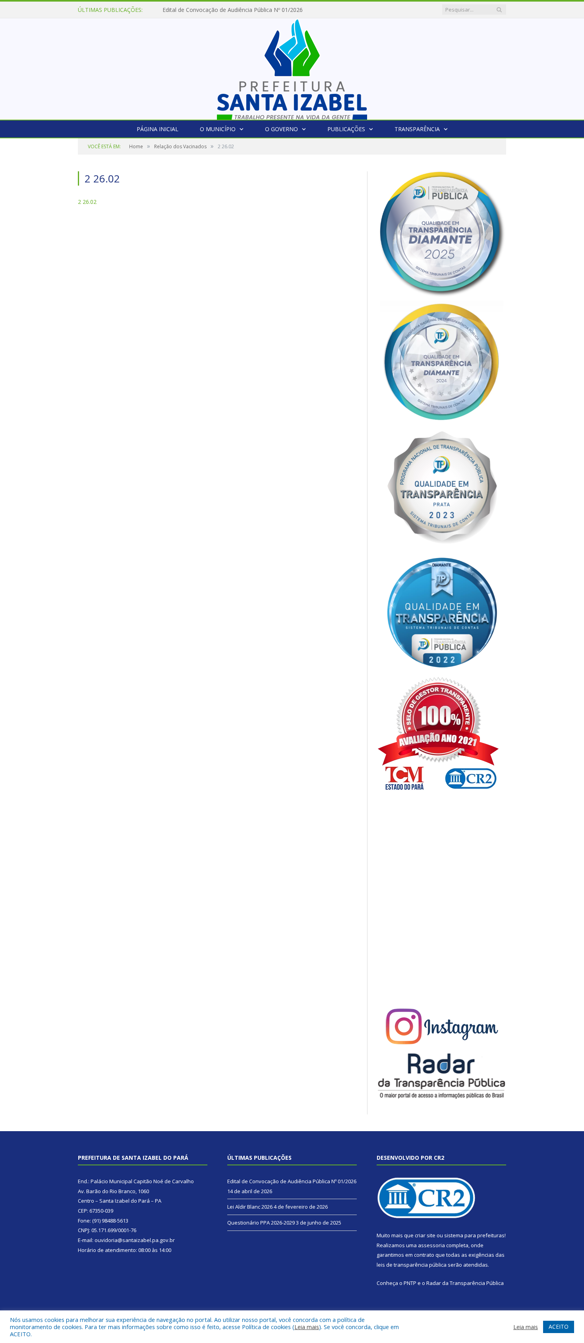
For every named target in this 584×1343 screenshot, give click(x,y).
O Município (218, 129)
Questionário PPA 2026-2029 (261, 1222)
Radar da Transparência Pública (465, 1283)
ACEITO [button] (559, 1326)
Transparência (417, 129)
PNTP (410, 1283)
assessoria (431, 1245)
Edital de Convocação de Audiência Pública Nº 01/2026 (291, 1181)
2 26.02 (87, 201)
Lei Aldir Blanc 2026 (187, 10)
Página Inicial (157, 129)
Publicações (346, 129)
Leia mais (306, 1326)
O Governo (281, 129)
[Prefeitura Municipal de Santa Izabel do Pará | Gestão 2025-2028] (292, 67)
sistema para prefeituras (474, 1235)
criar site (425, 1235)
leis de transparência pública (412, 1264)
